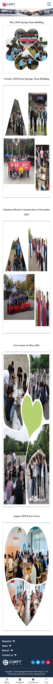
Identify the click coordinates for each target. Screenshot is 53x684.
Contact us (33, 680)
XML (43, 674)
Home (20, 14)
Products (20, 680)
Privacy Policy (27, 674)
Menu (6, 680)
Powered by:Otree (14, 674)
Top (46, 680)
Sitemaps (37, 674)
